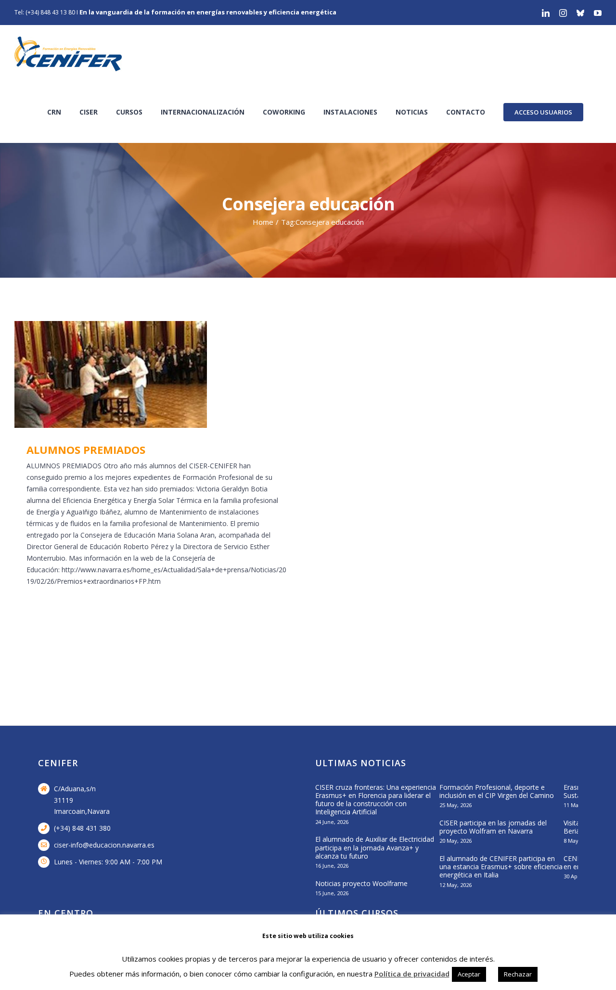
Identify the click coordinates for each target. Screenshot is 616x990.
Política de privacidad (411, 973)
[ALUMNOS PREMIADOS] (156, 374)
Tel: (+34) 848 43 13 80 (44, 12)
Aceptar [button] (469, 974)
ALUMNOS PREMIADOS (143, 375)
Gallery (170, 375)
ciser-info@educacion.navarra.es (104, 844)
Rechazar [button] (518, 974)
